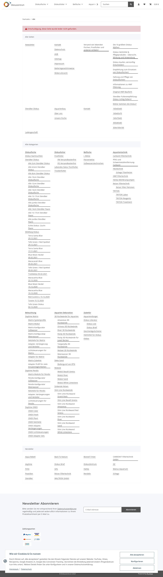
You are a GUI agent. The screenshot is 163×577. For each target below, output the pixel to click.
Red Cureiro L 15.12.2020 (39, 297)
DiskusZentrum (90, 464)
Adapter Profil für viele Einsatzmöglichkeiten (37, 365)
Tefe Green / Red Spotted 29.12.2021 (39, 243)
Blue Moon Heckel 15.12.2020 (36, 285)
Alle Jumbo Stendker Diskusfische (37, 204)
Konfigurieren (137, 561)
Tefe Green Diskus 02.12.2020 (36, 305)
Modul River (63, 375)
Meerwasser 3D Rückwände (64, 355)
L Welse (87, 156)
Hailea (86, 469)
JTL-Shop (150, 574)
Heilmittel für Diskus (92, 335)
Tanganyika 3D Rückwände (64, 345)
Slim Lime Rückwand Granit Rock (66, 395)
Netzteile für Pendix (36, 390)
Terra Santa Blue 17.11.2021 (35, 249)
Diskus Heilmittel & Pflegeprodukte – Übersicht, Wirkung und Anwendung (124, 55)
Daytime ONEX (31, 407)
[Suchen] (131, 4)
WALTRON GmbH (62, 478)
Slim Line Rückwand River (66, 418)
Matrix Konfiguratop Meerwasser (36, 335)
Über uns (58, 113)
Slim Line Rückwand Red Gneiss (68, 411)
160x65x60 (117, 108)
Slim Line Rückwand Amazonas (66, 405)
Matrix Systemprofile (37, 320)
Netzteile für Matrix (36, 340)
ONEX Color (33, 411)
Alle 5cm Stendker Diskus (39, 163)
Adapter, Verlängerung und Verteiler (38, 345)
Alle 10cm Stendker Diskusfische (36, 178)
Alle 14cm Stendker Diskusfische (36, 191)
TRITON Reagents (123, 198)
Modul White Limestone (68, 382)
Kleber (86, 338)
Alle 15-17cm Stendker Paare (37, 214)
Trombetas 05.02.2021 (37, 274)
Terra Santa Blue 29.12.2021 (35, 237)
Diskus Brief (92, 327)
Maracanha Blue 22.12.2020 (35, 279)
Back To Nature (61, 457)
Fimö (27, 469)
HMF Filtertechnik (120, 176)
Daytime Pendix (31, 370)
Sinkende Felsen (61, 386)
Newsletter (30, 44)
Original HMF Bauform (122, 92)
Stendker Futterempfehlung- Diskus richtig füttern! (125, 97)
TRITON (116, 191)
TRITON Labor (122, 194)
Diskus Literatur (90, 320)
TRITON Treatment (124, 202)
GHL (56, 469)
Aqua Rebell (30, 457)
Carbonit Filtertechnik (122, 156)
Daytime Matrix (31, 316)
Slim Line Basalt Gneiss (67, 400)
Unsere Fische (60, 118)
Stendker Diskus (32, 108)
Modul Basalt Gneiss (66, 371)
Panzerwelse (89, 159)
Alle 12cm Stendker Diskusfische (36, 184)
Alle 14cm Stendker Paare (39, 209)
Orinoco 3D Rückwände (67, 326)
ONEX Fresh (33, 414)
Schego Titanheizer (124, 172)
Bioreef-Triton (90, 457)
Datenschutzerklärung (66, 509)
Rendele (87, 473)
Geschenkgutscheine (92, 331)
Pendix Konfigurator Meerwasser (36, 385)
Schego (116, 473)
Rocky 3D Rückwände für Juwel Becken (68, 338)
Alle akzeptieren (137, 555)
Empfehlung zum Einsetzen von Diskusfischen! (124, 70)
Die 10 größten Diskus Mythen (122, 46)
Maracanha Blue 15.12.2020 (35, 291)
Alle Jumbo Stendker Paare (37, 220)
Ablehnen (137, 568)
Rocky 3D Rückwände (67, 334)
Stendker (29, 478)
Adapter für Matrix (36, 356)
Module (58, 368)
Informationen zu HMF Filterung (122, 85)
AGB (56, 54)
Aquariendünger (91, 316)
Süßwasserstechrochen (94, 163)
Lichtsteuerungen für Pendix (37, 402)
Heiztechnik (118, 168)
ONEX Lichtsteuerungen (38, 432)
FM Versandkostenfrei (67, 159)
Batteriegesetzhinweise (64, 68)
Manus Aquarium (120, 469)
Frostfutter (59, 156)
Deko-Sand (59, 360)
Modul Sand (63, 379)
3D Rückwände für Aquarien (67, 316)
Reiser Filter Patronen (125, 187)
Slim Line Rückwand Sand (66, 424)
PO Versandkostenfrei (67, 163)
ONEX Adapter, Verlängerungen (35, 427)
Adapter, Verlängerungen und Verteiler (39, 395)
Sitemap (58, 59)
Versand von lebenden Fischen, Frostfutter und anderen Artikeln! (94, 47)
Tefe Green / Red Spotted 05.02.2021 (39, 268)
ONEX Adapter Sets (36, 436)
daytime (28, 464)
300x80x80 (117, 123)
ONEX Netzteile (34, 422)
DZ (114, 464)
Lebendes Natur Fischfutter (66, 167)
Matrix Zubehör (35, 360)
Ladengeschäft (31, 132)
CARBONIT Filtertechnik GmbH (123, 458)
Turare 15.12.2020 (36, 300)
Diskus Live (91, 324)
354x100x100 (118, 127)
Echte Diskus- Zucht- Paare (37, 226)
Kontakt (58, 44)
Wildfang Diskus (32, 232)
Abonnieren (131, 509)
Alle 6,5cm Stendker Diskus (36, 168)
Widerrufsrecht (61, 73)
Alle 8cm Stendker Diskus (39, 173)
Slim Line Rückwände (64, 390)
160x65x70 (117, 113)
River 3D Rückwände (66, 330)
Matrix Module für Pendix (39, 374)
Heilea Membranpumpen (123, 180)
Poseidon (29, 473)
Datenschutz (26, 569)
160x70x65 (117, 118)
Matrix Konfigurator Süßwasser (36, 328)
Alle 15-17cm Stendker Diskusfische (37, 197)
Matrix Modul (34, 324)
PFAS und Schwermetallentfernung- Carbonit (124, 162)
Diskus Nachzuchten (34, 156)
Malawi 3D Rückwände (67, 350)
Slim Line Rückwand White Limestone (66, 430)
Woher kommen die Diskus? (125, 104)
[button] (96, 4)
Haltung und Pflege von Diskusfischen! (123, 78)
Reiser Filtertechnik (121, 183)
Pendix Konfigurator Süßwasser (36, 379)
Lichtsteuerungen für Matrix (37, 351)
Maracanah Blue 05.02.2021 (35, 262)
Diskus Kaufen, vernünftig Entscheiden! (124, 63)
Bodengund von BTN (66, 364)
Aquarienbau (60, 108)
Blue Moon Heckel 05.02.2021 (36, 256)
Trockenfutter (60, 171)
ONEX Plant (33, 418)
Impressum (14, 569)
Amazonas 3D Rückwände (63, 321)
